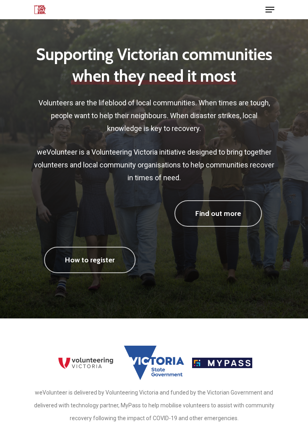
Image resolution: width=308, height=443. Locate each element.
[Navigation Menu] (269, 10)
